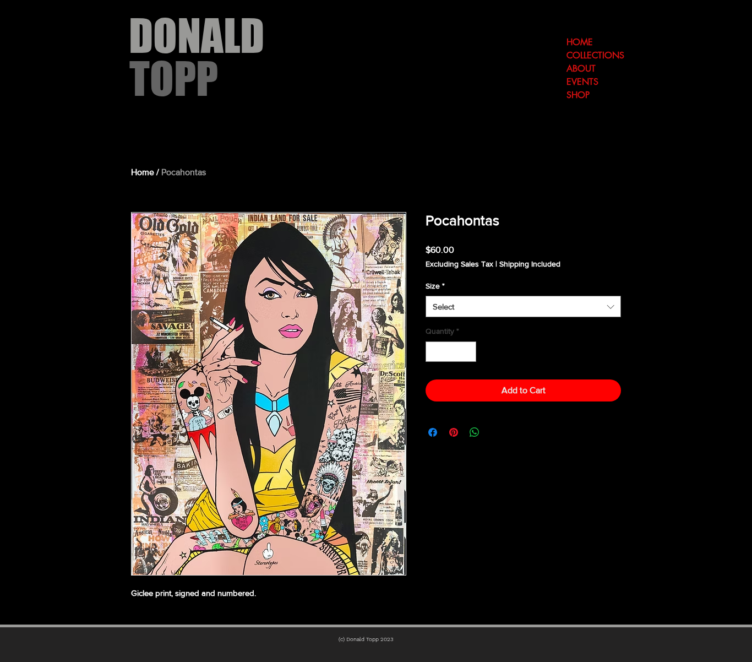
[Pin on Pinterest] (453, 432)
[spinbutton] (451, 351)
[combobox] (523, 306)
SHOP (578, 95)
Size (435, 285)
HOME (579, 42)
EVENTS (582, 82)
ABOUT (581, 68)
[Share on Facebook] (432, 432)
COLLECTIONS (595, 55)
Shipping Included (529, 263)
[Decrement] (434, 351)
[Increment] (468, 351)
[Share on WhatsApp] (474, 432)
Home (142, 172)
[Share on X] (495, 432)
